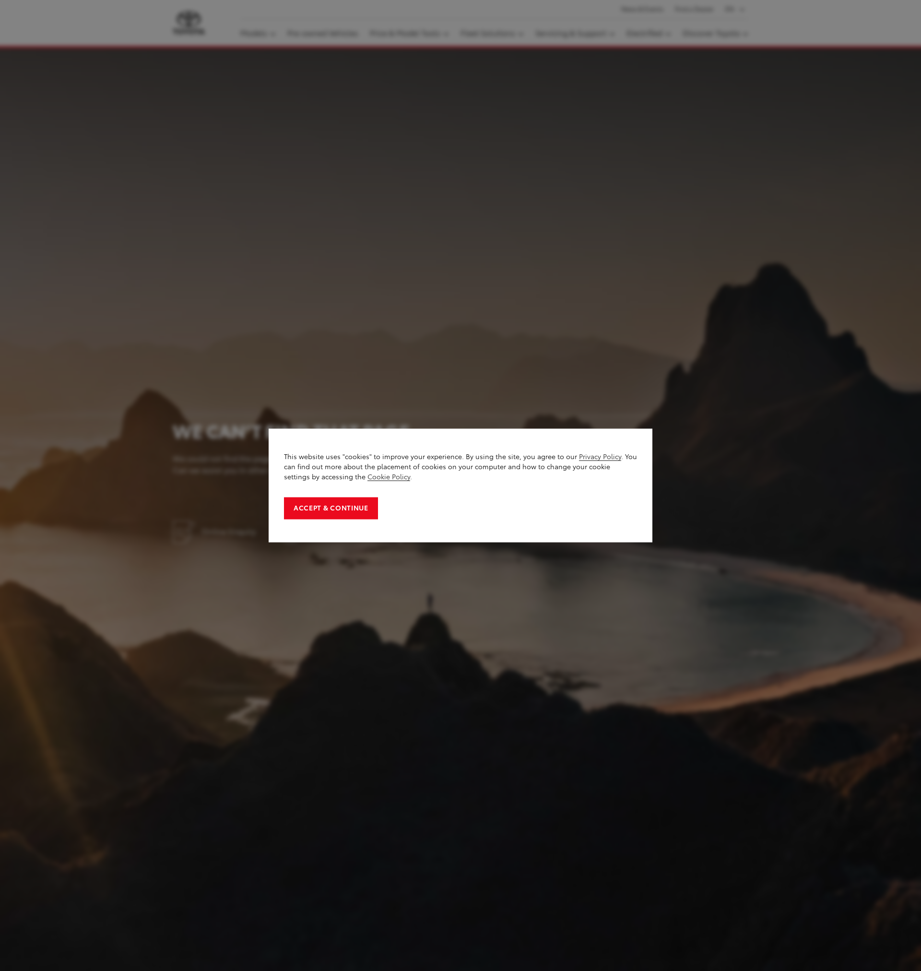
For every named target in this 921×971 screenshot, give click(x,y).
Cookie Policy (388, 477)
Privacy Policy (600, 457)
